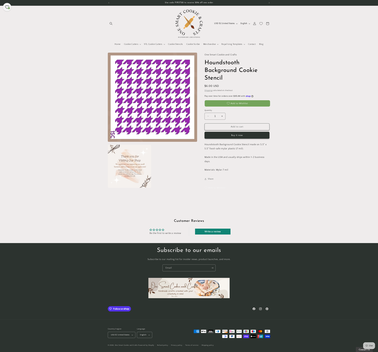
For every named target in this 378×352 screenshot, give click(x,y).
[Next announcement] (269, 3)
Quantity (208, 110)
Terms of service (192, 345)
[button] (111, 23)
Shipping (208, 90)
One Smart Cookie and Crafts (126, 345)
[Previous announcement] (109, 3)
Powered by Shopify (146, 345)
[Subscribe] (212, 267)
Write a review (213, 231)
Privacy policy (176, 345)
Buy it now (237, 135)
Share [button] (211, 179)
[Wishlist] (261, 23)
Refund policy (162, 345)
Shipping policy (208, 345)
